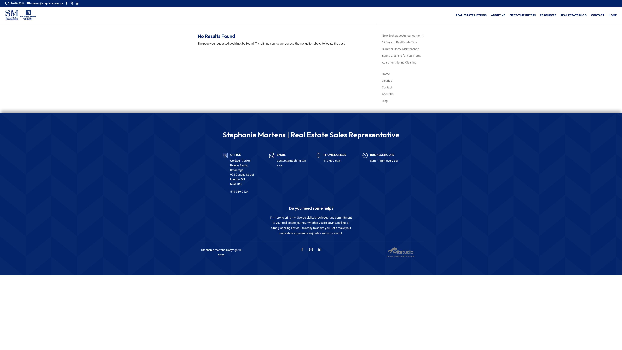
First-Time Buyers (523, 15)
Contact (598, 15)
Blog (385, 101)
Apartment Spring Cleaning (399, 62)
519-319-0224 (239, 191)
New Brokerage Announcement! (402, 35)
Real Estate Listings (471, 15)
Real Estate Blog (573, 15)
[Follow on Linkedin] (319, 249)
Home (613, 15)
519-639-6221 (16, 3)
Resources (548, 15)
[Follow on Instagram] (311, 249)
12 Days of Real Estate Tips (399, 42)
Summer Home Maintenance (400, 49)
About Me (498, 15)
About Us (388, 94)
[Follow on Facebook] (302, 249)
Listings (387, 80)
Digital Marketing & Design (401, 256)
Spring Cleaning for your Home (401, 55)
